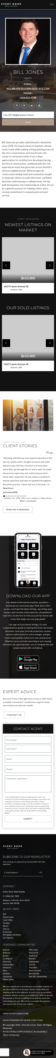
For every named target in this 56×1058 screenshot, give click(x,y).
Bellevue (6, 953)
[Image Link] (28, 658)
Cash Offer (8, 920)
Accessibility (40, 1031)
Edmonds (7, 961)
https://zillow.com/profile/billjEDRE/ (39, 105)
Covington (7, 958)
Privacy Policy (10, 1031)
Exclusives (7, 932)
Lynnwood (7, 976)
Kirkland (6, 973)
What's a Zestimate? (28, 501)
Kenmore (7, 967)
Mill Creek (33, 950)
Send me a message (17, 509)
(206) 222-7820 (12, 896)
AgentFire (22, 1013)
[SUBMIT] (41, 872)
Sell (4, 914)
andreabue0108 (10, 492)
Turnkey (6, 923)
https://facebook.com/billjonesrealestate (17, 105)
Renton (32, 958)
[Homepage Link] (11, 4)
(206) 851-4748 (28, 97)
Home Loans (8, 917)
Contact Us (14, 715)
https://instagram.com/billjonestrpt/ (24, 105)
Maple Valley (8, 979)
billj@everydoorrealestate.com (28, 88)
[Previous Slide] (6, 265)
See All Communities (38, 976)
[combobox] (3, 115)
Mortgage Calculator (12, 935)
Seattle (32, 964)
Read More (8, 488)
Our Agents (8, 938)
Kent (5, 970)
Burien (6, 956)
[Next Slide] (50, 265)
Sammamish (34, 961)
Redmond (33, 956)
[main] (28, 422)
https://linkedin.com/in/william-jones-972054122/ (32, 105)
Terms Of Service (11, 1035)
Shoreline (33, 967)
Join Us (6, 929)
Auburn (6, 950)
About (6, 926)
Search (28, 122)
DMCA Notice (25, 1031)
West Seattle (35, 970)
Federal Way (8, 964)
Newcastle (33, 953)
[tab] (4, 496)
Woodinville (34, 973)
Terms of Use (46, 498)
